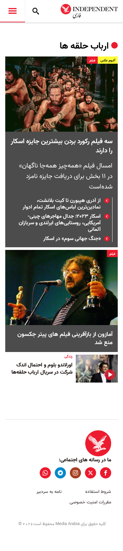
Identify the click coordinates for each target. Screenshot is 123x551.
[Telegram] (60, 472)
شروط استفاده (98, 492)
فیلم (92, 60)
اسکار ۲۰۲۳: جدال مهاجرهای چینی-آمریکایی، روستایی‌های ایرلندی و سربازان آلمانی (60, 223)
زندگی (68, 357)
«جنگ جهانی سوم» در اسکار (72, 238)
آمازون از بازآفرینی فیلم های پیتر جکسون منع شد (65, 338)
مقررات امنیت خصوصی (90, 502)
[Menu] (12, 11)
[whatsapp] (45, 472)
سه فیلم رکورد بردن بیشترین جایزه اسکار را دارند (62, 146)
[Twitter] (90, 472)
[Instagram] (75, 472)
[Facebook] (105, 472)
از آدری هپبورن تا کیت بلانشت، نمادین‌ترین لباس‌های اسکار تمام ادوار (62, 203)
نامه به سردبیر (49, 492)
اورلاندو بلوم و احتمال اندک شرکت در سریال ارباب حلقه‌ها (41, 369)
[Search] (35, 11)
